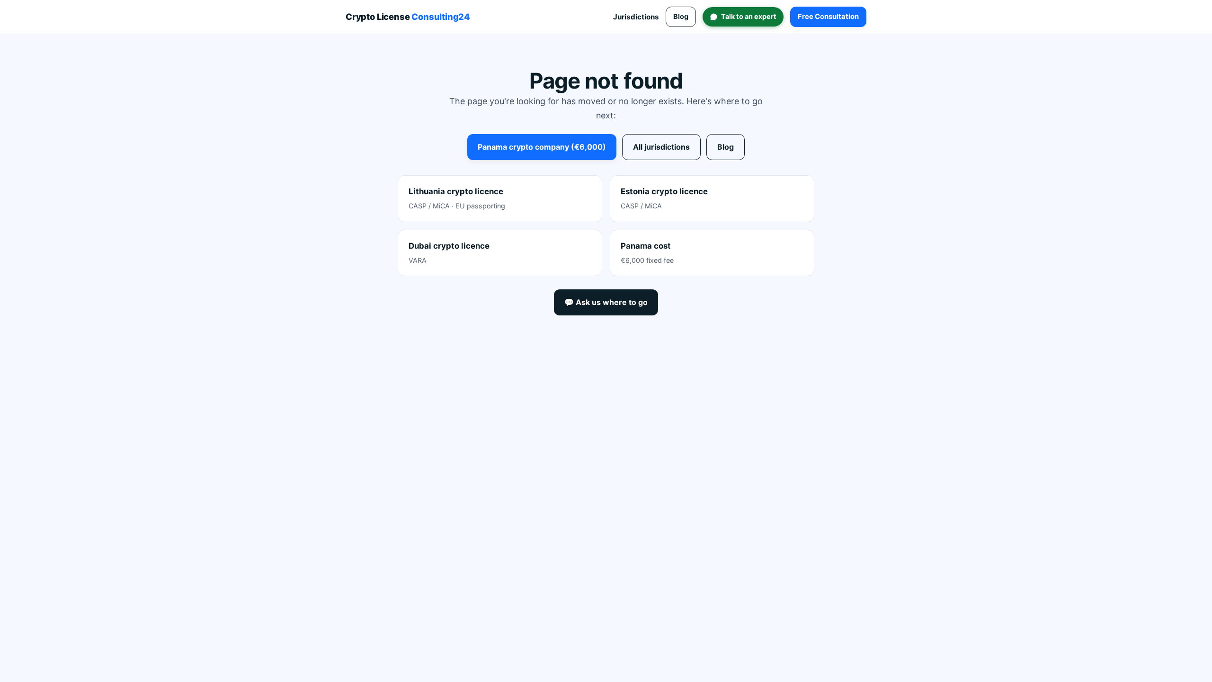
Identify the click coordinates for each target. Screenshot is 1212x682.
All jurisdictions (661, 147)
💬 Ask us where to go (606, 302)
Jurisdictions (636, 16)
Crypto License (408, 16)
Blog (680, 16)
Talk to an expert (748, 16)
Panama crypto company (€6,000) (542, 147)
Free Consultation (828, 16)
